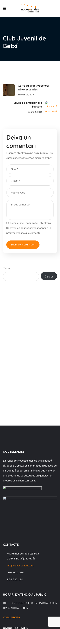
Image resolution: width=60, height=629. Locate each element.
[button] (55, 8)
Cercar (6, 268)
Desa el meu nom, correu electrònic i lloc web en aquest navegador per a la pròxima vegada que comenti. (29, 228)
